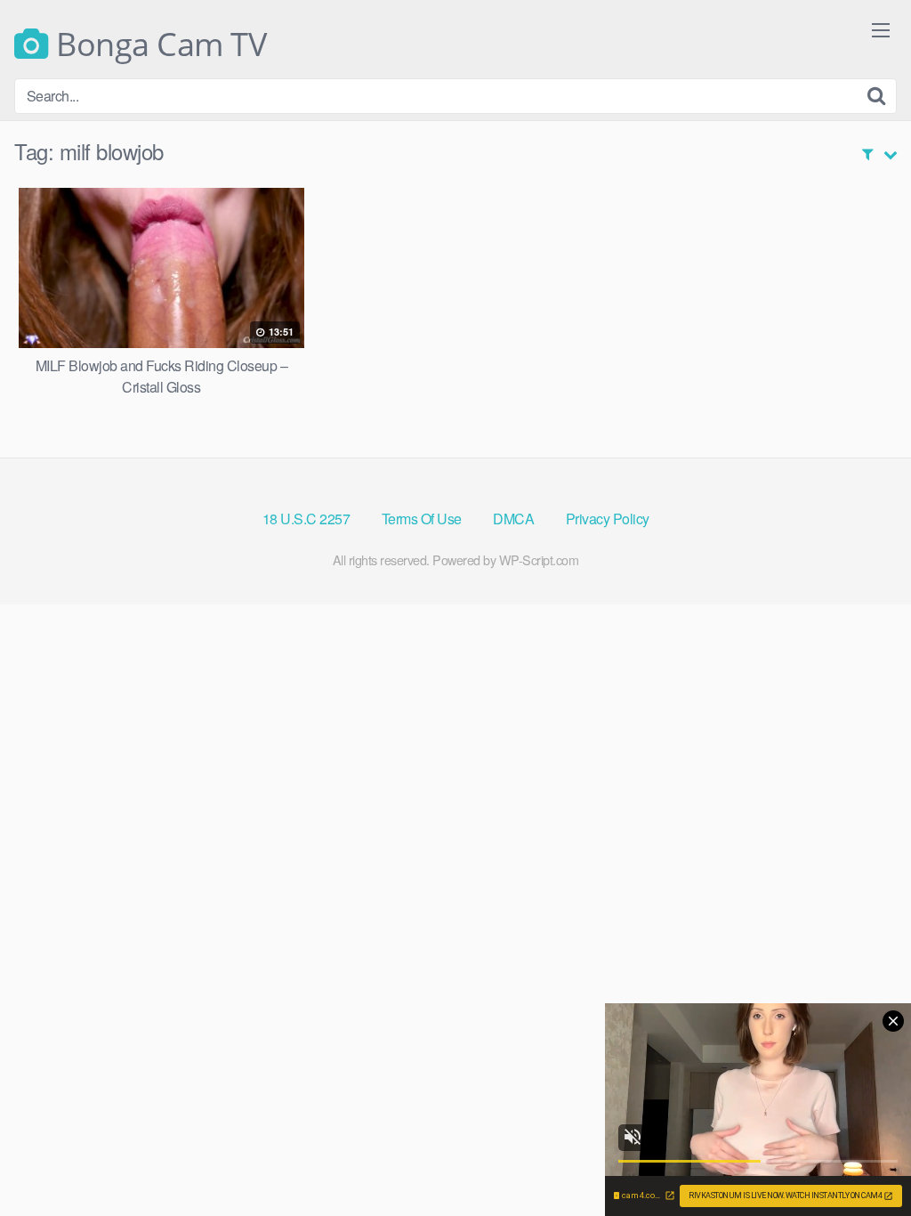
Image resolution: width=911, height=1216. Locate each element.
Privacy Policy (607, 518)
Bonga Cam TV (157, 44)
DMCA (513, 518)
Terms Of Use (422, 518)
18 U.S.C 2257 (306, 518)
